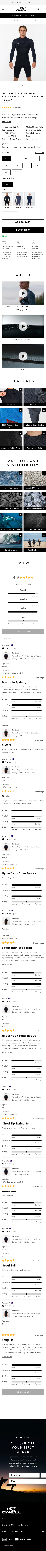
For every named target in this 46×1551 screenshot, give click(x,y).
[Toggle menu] (2, 8)
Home (4, 21)
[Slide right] (27, 85)
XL (6, 172)
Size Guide (39, 152)
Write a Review (28, 632)
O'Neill (11, 1545)
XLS (36, 165)
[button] (11, 107)
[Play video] (23, 293)
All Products (16, 21)
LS (17, 165)
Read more (6, 121)
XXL (17, 172)
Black (7, 184)
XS (6, 158)
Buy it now (23, 230)
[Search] (37, 8)
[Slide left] (19, 85)
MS (25, 158)
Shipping (17, 147)
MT (6, 165)
